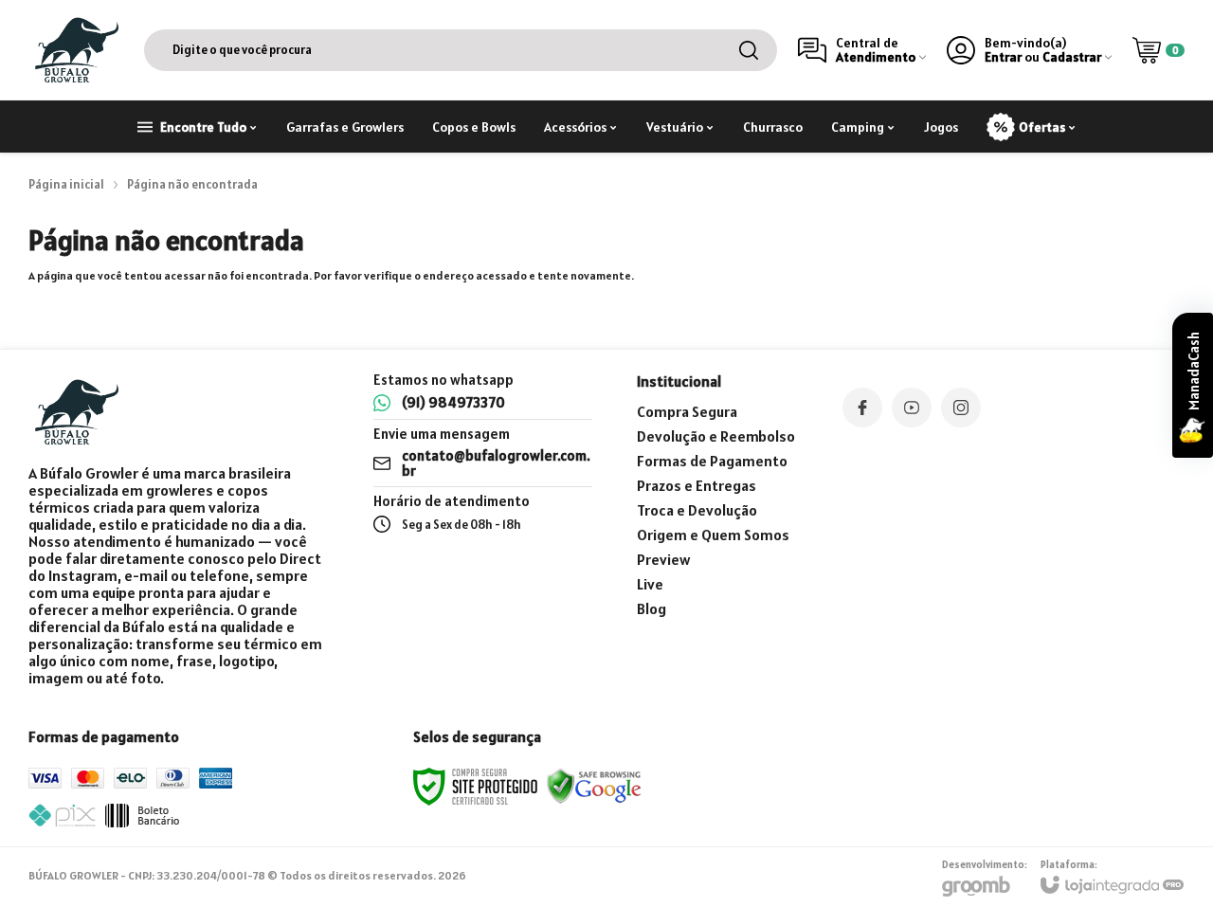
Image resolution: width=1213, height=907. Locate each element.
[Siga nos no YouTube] (912, 407)
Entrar (1003, 57)
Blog (651, 608)
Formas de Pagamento (712, 460)
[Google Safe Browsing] (594, 785)
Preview (663, 559)
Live (650, 583)
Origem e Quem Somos (713, 534)
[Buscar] (748, 50)
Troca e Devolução (697, 509)
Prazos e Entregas (696, 485)
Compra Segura (687, 411)
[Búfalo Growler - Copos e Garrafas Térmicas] (75, 49)
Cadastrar (1071, 57)
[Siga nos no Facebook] (862, 407)
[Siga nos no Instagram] (961, 407)
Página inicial (66, 184)
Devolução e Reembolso (716, 435)
